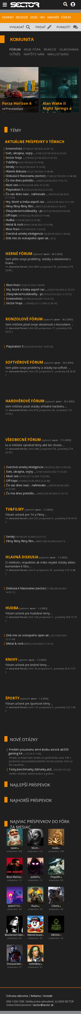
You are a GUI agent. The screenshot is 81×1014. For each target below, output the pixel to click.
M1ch (35, 848)
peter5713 (14, 906)
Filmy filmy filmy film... (20, 206)
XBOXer (55, 935)
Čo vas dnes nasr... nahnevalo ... (27, 194)
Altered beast (34, 935)
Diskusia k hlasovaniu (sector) (25, 176)
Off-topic (11, 215)
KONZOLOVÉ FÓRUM (24, 319)
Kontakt (47, 996)
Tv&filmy (12, 162)
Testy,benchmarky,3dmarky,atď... (31, 769)
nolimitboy (34, 963)
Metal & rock (14, 224)
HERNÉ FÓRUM (19, 253)
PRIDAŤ (40, 27)
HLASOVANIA (69, 49)
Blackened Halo (14, 935)
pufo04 (35, 877)
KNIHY (11, 659)
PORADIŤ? (63, 27)
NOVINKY (8, 17)
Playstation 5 (14, 189)
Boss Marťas (14, 877)
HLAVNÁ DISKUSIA (22, 557)
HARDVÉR (53, 17)
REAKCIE (50, 49)
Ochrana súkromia (17, 996)
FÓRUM (66, 17)
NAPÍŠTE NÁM (34, 54)
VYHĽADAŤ (17, 27)
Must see (12, 185)
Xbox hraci (13, 229)
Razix (34, 906)
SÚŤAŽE (15, 54)
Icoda (55, 848)
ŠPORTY (12, 698)
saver (47, 254)
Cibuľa (55, 906)
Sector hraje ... (15, 158)
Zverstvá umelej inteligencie (24, 233)
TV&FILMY (15, 509)
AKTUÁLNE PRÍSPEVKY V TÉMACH (34, 141)
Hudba (10, 220)
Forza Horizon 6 (16, 103)
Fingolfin (55, 877)
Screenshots (14, 148)
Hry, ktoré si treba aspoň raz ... (26, 202)
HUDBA (12, 608)
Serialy (10, 167)
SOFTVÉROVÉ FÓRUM (24, 362)
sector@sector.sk (43, 1005)
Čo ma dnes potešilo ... (21, 180)
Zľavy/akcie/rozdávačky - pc (24, 211)
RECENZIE (22, 17)
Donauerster (14, 963)
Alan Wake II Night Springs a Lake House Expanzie (57, 111)
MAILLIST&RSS (58, 54)
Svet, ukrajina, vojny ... (20, 153)
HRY (42, 17)
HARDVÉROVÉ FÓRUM (25, 401)
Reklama (36, 996)
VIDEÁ (33, 17)
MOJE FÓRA (32, 49)
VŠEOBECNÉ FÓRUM (23, 439)
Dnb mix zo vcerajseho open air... (28, 238)
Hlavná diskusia (16, 171)
